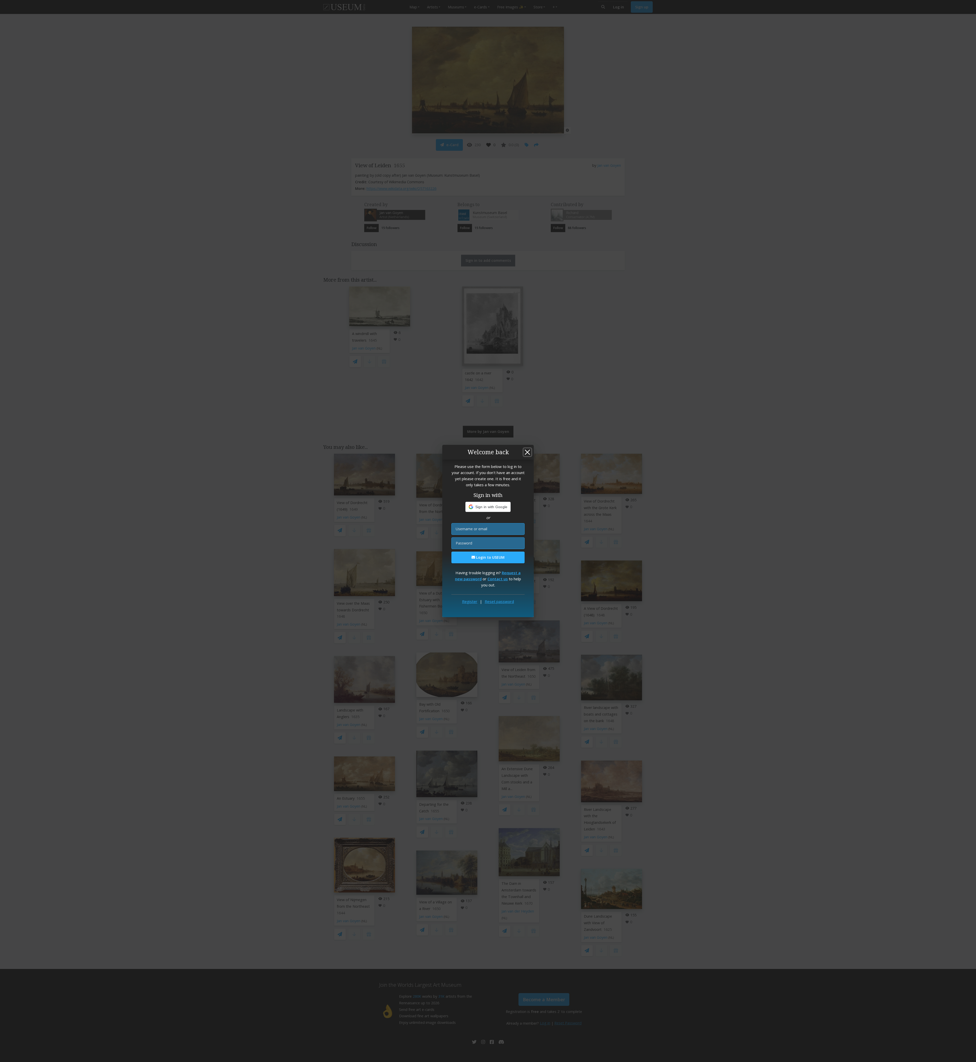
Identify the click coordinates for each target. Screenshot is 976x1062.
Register (469, 601)
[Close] (527, 452)
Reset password (499, 601)
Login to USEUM (490, 557)
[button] (488, 507)
